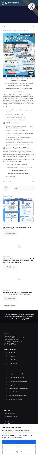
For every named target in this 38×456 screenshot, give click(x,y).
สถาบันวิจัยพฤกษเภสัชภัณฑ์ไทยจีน (18, 395)
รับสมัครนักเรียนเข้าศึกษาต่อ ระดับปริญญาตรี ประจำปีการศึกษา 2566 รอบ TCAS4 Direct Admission (18, 293)
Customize (19, 447)
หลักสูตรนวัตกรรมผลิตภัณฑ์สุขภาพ (18, 381)
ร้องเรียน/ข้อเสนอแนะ (14, 360)
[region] (19, 440)
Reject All (19, 452)
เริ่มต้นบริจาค (12, 353)
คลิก (24, 92)
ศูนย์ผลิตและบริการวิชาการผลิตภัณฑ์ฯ (18, 388)
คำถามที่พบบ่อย (13, 363)
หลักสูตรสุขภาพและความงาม (16, 377)
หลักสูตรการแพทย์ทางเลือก (16, 385)
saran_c (15, 30)
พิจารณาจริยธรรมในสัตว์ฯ (15, 399)
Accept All (19, 442)
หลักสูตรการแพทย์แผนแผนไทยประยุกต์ (18, 374)
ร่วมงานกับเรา (12, 356)
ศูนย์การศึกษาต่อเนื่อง (14, 392)
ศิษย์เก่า (11, 403)
